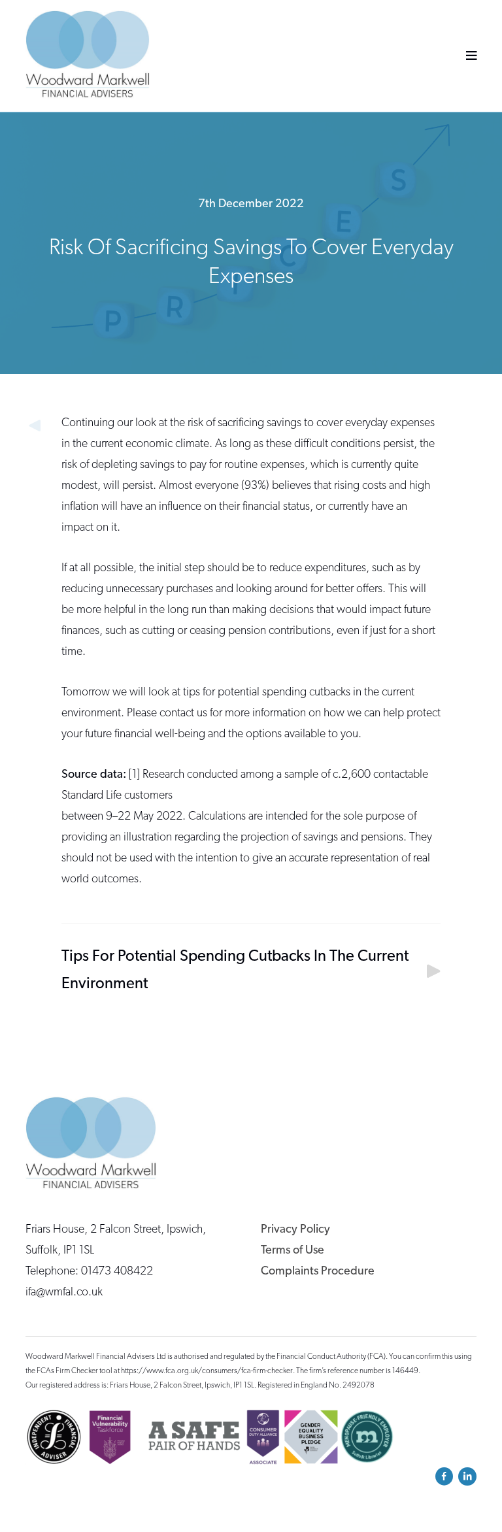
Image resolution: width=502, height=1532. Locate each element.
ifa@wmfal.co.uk (64, 1293)
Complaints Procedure (318, 1272)
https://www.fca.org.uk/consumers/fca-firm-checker (207, 1371)
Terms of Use (292, 1251)
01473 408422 (117, 1272)
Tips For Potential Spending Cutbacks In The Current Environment (235, 970)
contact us (183, 714)
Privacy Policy (295, 1230)
